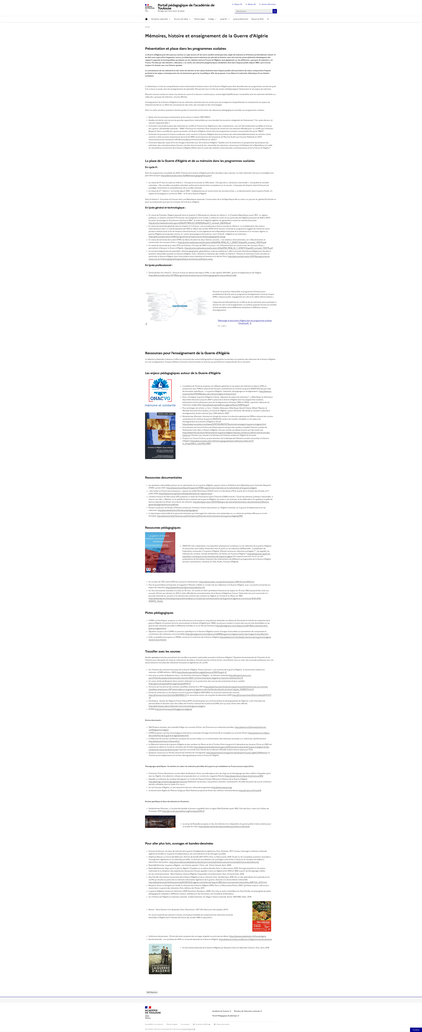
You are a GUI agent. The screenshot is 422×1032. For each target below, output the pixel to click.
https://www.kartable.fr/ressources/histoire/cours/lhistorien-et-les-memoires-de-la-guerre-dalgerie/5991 (200, 516)
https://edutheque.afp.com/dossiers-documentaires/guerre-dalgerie (177, 706)
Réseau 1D (238, 4)
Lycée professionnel (240, 19)
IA (268, 19)
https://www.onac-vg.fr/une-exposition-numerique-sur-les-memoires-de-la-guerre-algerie (226, 555)
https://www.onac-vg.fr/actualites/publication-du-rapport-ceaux (185, 493)
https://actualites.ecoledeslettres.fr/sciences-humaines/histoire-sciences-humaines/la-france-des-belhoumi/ (214, 862)
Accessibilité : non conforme (154, 1024)
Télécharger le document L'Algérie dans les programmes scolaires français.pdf (245, 321)
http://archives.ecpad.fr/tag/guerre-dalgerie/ (173, 709)
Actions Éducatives (269, 4)
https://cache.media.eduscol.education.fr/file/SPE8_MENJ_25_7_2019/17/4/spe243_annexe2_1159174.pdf (222, 242)
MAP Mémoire (152, 992)
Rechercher (275, 11)
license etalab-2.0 (187, 1029)
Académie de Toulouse (220, 1011)
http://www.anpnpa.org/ (221, 787)
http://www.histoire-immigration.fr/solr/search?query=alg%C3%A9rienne (236, 752)
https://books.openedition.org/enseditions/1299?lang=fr (225, 405)
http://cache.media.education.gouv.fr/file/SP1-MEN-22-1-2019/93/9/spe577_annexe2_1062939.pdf (190, 223)
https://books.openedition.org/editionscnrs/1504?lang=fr (200, 672)
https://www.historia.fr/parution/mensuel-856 (244, 776)
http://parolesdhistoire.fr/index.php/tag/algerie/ (178, 510)
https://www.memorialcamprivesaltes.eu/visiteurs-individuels (224, 826)
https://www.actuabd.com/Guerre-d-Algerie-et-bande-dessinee (245, 939)
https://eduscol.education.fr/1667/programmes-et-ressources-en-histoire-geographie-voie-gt (187, 236)
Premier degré (199, 19)
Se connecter (185, 1024)
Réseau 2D (252, 4)
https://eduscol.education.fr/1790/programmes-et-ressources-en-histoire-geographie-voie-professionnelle (192, 275)
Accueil (146, 19)
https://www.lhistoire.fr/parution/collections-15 (185, 587)
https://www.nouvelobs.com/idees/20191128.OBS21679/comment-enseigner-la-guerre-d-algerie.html (224, 424)
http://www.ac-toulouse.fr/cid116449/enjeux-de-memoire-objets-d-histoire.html (227, 392)
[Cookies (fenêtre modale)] (416, 1030)
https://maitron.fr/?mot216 (250, 790)
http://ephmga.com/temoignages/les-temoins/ (168, 781)
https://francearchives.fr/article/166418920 (167, 695)
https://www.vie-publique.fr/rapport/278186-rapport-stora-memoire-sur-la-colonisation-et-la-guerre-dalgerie (211, 488)
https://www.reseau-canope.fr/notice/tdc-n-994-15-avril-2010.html (226, 581)
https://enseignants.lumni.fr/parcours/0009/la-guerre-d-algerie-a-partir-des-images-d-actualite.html (227, 634)
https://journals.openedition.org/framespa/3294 (182, 811)
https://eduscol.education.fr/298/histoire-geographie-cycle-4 (186, 175)
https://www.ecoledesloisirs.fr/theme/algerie (247, 936)
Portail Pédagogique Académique (224, 1016)
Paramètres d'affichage (203, 1024)
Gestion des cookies (222, 1024)
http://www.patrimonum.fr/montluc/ (164, 741)
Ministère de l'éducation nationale (247, 1011)
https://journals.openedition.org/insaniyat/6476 (169, 683)
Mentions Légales (172, 1024)
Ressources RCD (258, 19)
